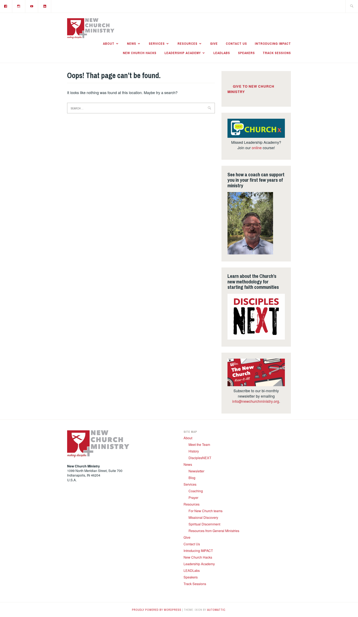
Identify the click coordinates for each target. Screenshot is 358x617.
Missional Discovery (203, 517)
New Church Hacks (139, 53)
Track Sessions (277, 53)
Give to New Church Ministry (250, 89)
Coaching (196, 491)
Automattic (216, 610)
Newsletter (196, 471)
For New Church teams (206, 510)
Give (214, 43)
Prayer (193, 497)
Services (157, 43)
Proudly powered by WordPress (156, 610)
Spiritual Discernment (204, 524)
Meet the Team (199, 444)
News (131, 43)
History (194, 451)
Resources (187, 43)
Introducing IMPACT (273, 43)
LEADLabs (221, 53)
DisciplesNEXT (200, 457)
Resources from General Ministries (214, 530)
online (257, 147)
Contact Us (236, 43)
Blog (192, 477)
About (108, 43)
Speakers (246, 53)
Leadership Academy (182, 53)
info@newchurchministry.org (255, 401)
